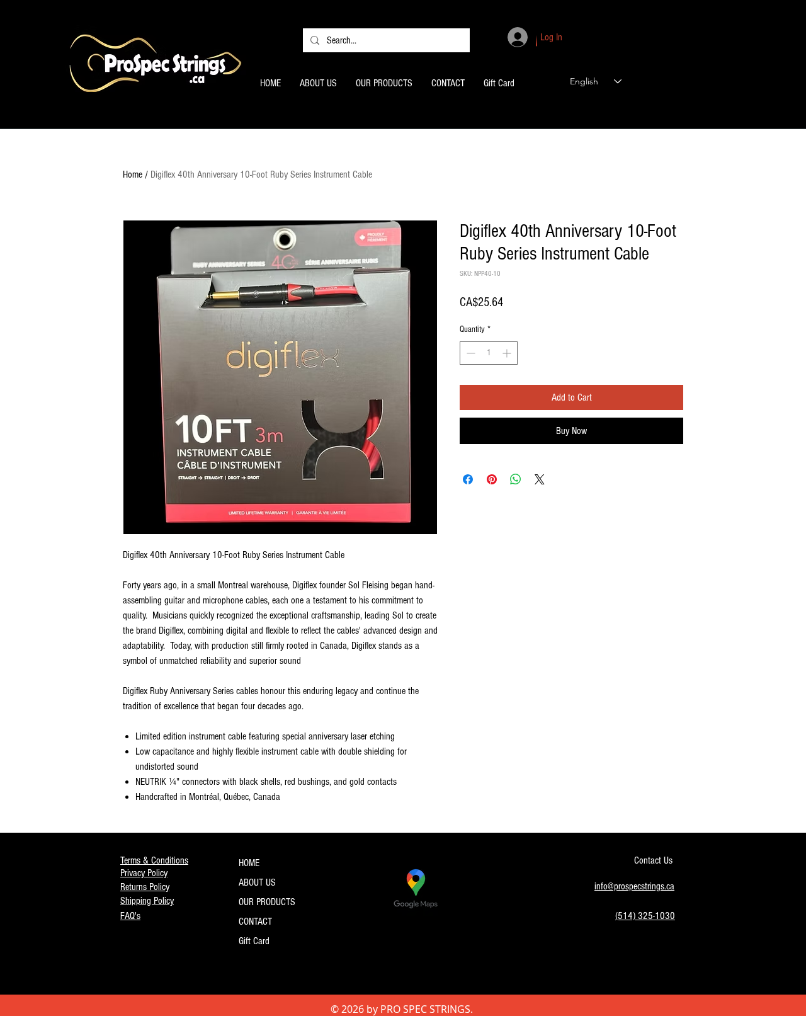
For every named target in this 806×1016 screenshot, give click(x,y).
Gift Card (254, 941)
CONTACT (255, 921)
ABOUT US (257, 882)
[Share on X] (539, 479)
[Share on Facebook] (467, 479)
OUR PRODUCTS (267, 902)
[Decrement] (469, 353)
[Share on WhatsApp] (515, 479)
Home (132, 174)
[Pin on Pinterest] (491, 479)
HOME (249, 863)
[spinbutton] (488, 353)
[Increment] (508, 353)
